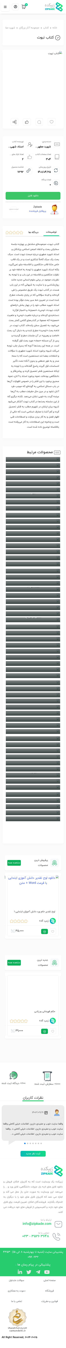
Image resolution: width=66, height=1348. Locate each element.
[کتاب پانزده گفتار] (33, 769)
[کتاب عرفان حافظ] (33, 701)
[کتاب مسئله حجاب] (33, 675)
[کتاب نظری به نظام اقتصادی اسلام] (33, 645)
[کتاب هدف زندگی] (33, 633)
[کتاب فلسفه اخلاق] (33, 583)
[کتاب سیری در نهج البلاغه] (33, 551)
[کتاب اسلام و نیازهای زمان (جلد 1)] (33, 806)
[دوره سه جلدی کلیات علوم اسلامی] (33, 689)
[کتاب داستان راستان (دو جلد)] (33, 545)
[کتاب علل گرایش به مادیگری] (33, 695)
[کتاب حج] (33, 508)
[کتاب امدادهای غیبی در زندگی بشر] (33, 477)
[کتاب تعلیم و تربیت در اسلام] (33, 757)
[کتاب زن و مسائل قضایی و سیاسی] (33, 725)
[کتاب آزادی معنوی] (33, 812)
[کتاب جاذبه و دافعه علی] (33, 744)
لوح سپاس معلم (47, 1011)
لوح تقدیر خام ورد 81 (44, 911)
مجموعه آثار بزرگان (29, 27)
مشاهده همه (14, 862)
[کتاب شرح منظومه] (33, 713)
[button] (41, 1143)
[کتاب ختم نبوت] (33, 731)
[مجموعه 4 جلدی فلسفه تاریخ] (33, 595)
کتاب (46, 27)
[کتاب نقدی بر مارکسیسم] (33, 639)
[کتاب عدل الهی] (33, 571)
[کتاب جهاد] (33, 502)
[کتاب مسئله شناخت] (33, 669)
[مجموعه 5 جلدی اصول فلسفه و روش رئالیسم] (33, 471)
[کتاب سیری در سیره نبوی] (33, 539)
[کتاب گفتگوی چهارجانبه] (33, 601)
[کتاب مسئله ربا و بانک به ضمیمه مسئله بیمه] (33, 613)
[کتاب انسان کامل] (33, 483)
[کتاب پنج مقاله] (33, 763)
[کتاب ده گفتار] (33, 564)
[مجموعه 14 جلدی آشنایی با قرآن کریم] (33, 465)
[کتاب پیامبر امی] (33, 527)
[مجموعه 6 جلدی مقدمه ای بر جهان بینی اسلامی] (33, 607)
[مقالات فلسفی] (33, 657)
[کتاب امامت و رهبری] (33, 794)
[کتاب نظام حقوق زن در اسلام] (33, 627)
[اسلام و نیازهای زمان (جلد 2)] (33, 800)
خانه (54, 27)
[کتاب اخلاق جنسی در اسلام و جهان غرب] (33, 818)
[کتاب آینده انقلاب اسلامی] (33, 490)
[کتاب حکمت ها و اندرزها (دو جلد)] (33, 515)
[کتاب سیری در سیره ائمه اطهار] (33, 719)
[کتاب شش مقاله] (33, 707)
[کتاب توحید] (33, 750)
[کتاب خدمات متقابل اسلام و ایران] (33, 533)
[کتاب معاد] (33, 663)
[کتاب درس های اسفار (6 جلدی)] (33, 558)
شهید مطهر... (43, 147)
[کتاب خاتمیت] (33, 521)
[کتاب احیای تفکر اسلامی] (33, 459)
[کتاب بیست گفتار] (33, 781)
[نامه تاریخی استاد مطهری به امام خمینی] (33, 651)
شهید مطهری (8, 27)
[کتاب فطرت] (33, 577)
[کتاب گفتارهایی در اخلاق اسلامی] (33, 682)
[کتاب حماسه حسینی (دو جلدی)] (33, 738)
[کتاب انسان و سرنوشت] (33, 787)
